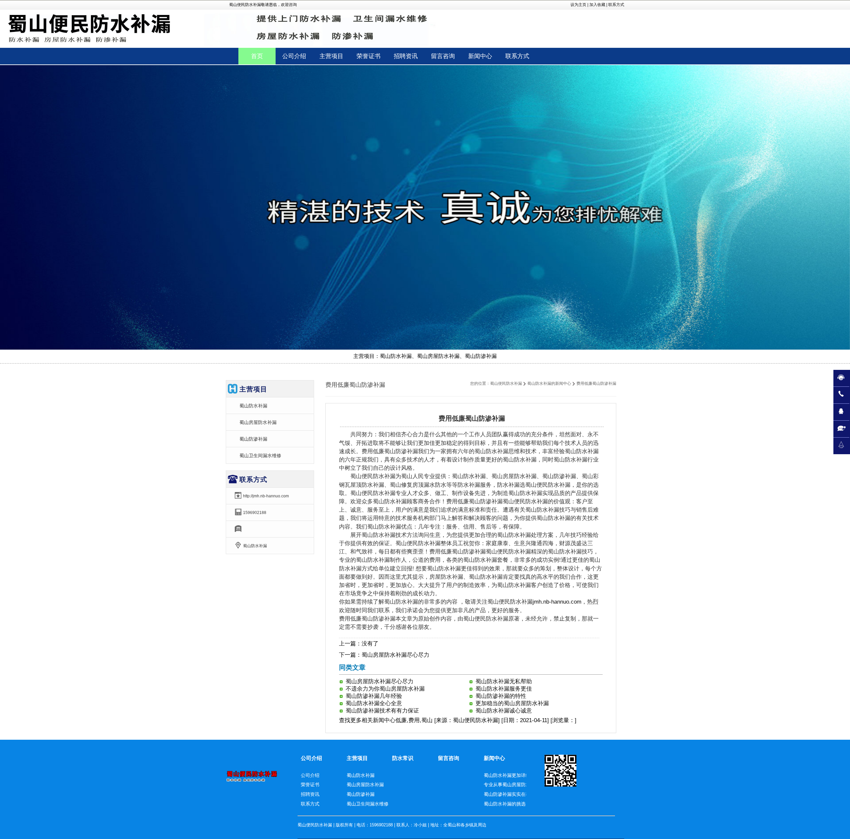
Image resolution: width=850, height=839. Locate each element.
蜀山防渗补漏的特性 (500, 696)
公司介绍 (311, 758)
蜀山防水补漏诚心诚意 (503, 711)
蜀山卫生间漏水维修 (260, 455)
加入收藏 (597, 4)
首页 (257, 56)
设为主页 (578, 4)
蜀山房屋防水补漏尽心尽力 (395, 655)
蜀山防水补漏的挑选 (505, 803)
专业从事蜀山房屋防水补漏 (512, 784)
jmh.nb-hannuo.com (557, 602)
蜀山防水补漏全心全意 (374, 703)
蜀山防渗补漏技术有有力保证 (382, 711)
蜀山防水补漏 (253, 405)
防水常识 (402, 758)
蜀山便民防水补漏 (506, 383)
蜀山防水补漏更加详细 (507, 775)
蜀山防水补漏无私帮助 (503, 681)
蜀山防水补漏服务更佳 (503, 689)
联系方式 (616, 4)
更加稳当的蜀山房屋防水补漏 (512, 703)
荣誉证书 (310, 784)
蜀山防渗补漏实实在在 (507, 794)
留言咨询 (448, 758)
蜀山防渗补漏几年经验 (374, 696)
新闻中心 (384, 720)
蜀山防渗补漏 (253, 439)
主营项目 (357, 758)
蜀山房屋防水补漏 (258, 422)
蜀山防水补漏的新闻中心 (549, 383)
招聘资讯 (310, 794)
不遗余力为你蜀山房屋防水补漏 (385, 689)
